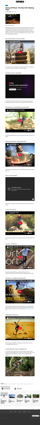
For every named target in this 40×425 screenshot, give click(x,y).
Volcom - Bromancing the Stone (12, 399)
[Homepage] (35, 415)
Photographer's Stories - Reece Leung (36, 399)
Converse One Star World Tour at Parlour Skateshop (4, 399)
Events (20, 411)
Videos (15, 411)
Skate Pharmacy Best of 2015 (20, 398)
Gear (29, 411)
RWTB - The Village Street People (28, 399)
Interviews (24, 411)
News (6, 5)
